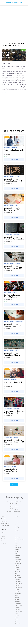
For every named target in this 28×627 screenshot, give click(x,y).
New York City (18, 583)
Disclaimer (3, 543)
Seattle (16, 614)
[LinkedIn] (18, 509)
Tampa (16, 618)
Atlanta (17, 521)
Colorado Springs (19, 539)
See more (4, 92)
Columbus (17, 541)
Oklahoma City (18, 587)
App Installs (4, 521)
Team (2, 532)
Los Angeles (18, 567)
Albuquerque (18, 519)
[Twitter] (13, 509)
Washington (18, 624)
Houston (17, 557)
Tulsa (16, 622)
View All (14, 484)
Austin (16, 523)
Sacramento (18, 603)
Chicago (17, 533)
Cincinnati (17, 535)
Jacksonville (18, 561)
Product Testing (5, 525)
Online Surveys (4, 523)
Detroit (17, 549)
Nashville (17, 579)
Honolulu (17, 555)
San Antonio (18, 607)
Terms (2, 541)
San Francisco (18, 611)
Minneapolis (18, 577)
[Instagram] (15, 509)
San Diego (17, 609)
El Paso (17, 551)
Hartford (17, 553)
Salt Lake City (18, 605)
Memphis (17, 571)
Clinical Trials (4, 519)
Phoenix (17, 595)
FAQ (2, 534)
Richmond (17, 601)
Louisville (17, 569)
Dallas (16, 543)
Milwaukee (17, 575)
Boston (17, 529)
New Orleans (18, 581)
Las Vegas (17, 565)
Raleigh (17, 599)
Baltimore (17, 525)
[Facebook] (10, 509)
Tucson (17, 620)
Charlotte (17, 531)
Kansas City (18, 563)
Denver (17, 545)
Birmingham (18, 527)
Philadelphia (18, 593)
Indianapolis (18, 559)
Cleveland (17, 537)
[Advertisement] (14, 22)
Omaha (17, 589)
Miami (16, 573)
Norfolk (17, 585)
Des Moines (18, 547)
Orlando (17, 591)
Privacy (3, 539)
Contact (3, 536)
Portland (17, 597)
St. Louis (17, 616)
